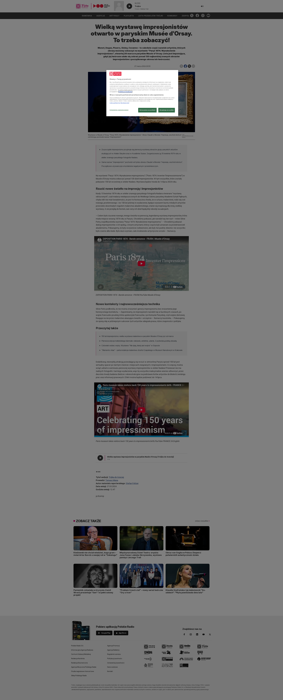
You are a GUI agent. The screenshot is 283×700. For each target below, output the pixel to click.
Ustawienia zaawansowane (119, 110)
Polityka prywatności (125, 91)
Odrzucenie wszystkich (147, 110)
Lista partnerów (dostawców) (119, 103)
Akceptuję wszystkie (167, 110)
